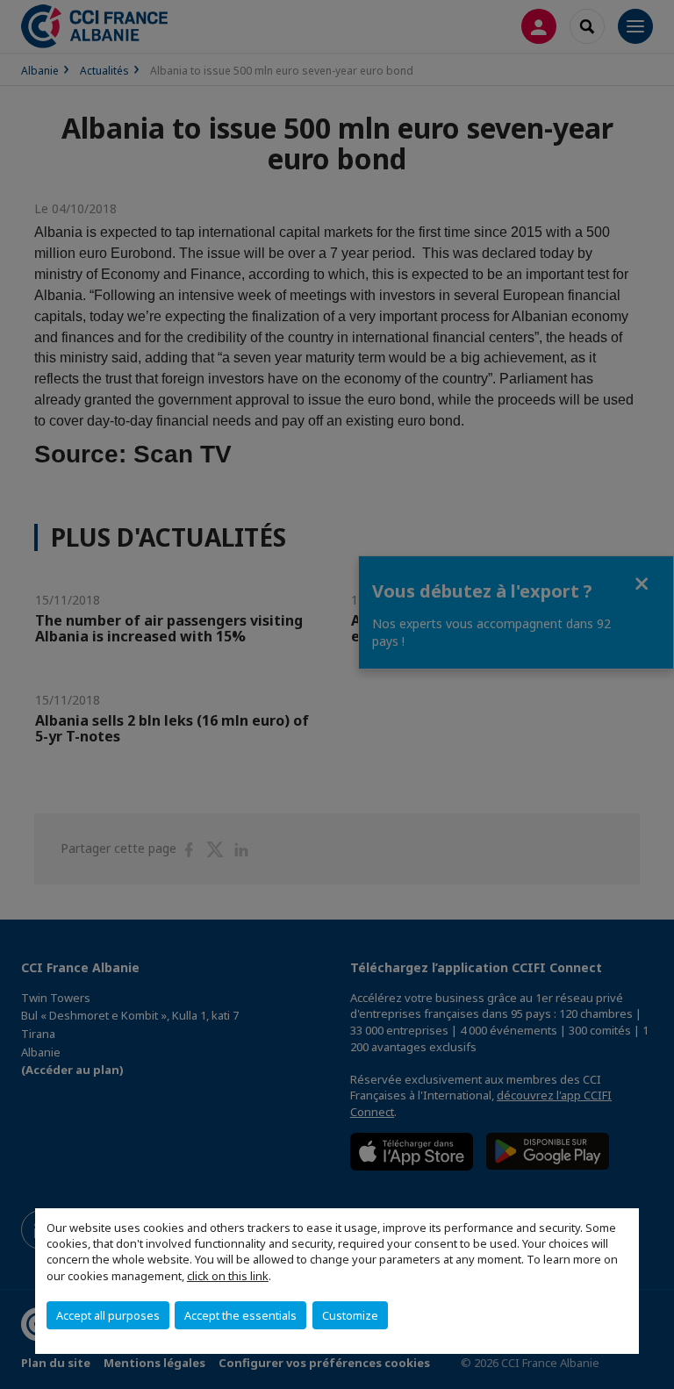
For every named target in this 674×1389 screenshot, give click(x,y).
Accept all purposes (108, 1315)
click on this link (228, 1276)
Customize (350, 1315)
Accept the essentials (240, 1315)
